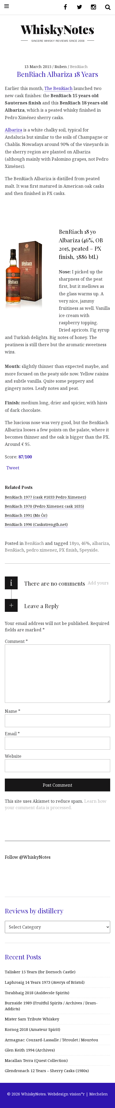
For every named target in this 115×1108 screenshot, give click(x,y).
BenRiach (79, 66)
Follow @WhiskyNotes (28, 857)
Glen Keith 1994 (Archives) (30, 1050)
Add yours (98, 583)
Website (13, 756)
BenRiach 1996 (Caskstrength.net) (36, 524)
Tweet (12, 468)
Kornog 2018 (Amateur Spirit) (32, 1029)
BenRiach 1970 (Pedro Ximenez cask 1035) (44, 506)
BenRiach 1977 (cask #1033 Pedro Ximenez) (45, 497)
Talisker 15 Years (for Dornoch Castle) (40, 971)
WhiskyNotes (57, 29)
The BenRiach (58, 88)
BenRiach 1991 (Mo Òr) (26, 515)
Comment (16, 641)
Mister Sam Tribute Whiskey (32, 1019)
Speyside (88, 550)
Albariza (13, 130)
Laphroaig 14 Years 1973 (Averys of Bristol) (45, 982)
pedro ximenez (41, 550)
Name (12, 711)
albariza (100, 543)
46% (85, 543)
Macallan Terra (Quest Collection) (36, 1060)
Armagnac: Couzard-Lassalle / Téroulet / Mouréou (51, 1039)
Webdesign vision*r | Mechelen (78, 1093)
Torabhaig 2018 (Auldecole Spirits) (37, 992)
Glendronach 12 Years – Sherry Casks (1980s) (47, 1070)
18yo (74, 543)
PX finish (68, 550)
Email (12, 734)
